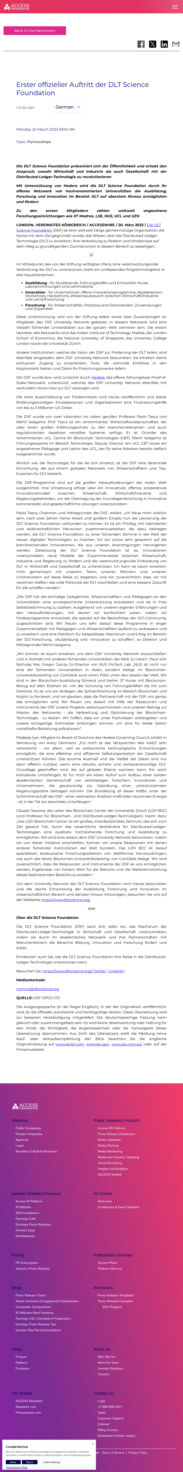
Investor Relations (110, 1368)
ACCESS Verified (110, 1174)
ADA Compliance (27, 1213)
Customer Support (111, 1418)
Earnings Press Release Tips (36, 1324)
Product (21, 1357)
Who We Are (106, 1357)
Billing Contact (108, 1430)
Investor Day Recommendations (38, 1330)
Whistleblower (25, 1236)
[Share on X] (152, 44)
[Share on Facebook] (141, 44)
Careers (103, 1374)
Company (22, 1368)
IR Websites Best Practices (35, 1312)
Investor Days (25, 1230)
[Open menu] (175, 7)
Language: (25, 107)
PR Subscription (27, 1263)
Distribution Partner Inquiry (116, 1435)
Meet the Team (108, 1362)
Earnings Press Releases (33, 1224)
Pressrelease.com (28, 1412)
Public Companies (28, 1128)
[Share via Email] (175, 44)
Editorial (103, 1424)
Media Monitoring (110, 1151)
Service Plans (107, 1263)
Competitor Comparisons (33, 1307)
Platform (21, 1362)
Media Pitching (108, 1145)
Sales (102, 1412)
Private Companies (29, 1134)
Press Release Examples (115, 1301)
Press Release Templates (116, 1295)
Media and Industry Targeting (118, 1157)
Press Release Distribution (116, 1134)
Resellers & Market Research (36, 1151)
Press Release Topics (31, 1295)
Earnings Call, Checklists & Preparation (43, 1318)
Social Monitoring (110, 1163)
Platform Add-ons (110, 1268)
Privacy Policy (138, 1452)
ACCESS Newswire (29, 1401)
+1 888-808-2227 (110, 1406)
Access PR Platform (112, 1128)
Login (102, 1401)
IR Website (23, 1207)
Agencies (22, 1139)
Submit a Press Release (33, 1268)
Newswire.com (26, 1406)
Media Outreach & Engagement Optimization (47, 1301)
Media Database (109, 1139)
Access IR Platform (29, 1201)
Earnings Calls (26, 1218)
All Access (105, 1201)
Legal (19, 1145)
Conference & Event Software (118, 1207)
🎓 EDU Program (110, 1307)
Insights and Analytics (113, 1168)
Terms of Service (113, 1452)
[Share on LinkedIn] (164, 44)
